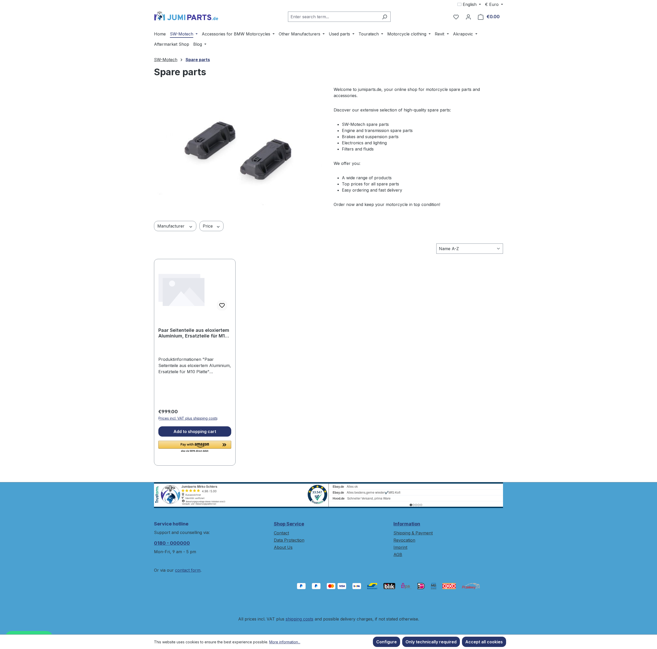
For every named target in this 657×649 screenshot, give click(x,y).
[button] (194, 447)
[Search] (385, 17)
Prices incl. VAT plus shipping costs (188, 418)
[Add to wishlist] (222, 305)
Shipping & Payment (413, 532)
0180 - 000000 (172, 543)
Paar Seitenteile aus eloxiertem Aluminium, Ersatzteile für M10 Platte (193, 333)
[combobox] (333, 17)
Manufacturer (171, 226)
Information (406, 523)
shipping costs (299, 619)
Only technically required (431, 641)
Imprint (400, 547)
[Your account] (468, 17)
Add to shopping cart (194, 431)
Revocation (404, 540)
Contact (281, 532)
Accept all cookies (484, 641)
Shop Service (289, 523)
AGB (397, 554)
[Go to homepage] (186, 16)
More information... (284, 642)
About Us (283, 547)
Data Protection (289, 540)
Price (208, 226)
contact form (187, 570)
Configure (386, 641)
